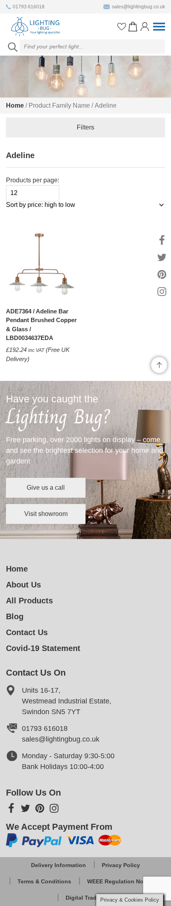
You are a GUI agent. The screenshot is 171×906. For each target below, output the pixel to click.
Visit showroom (46, 513)
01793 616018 (29, 7)
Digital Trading (85, 897)
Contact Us (27, 632)
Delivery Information (58, 865)
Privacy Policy (121, 865)
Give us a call (46, 487)
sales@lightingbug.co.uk (138, 7)
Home (15, 105)
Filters (85, 127)
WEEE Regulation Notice (120, 881)
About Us (23, 584)
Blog (14, 616)
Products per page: (32, 180)
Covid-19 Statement (43, 648)
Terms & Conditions (44, 881)
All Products (29, 600)
